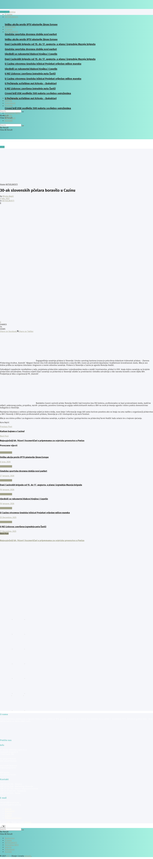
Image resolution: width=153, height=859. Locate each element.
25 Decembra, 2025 (8, 517)
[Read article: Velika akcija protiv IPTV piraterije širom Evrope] (76, 450)
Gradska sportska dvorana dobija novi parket (23, 471)
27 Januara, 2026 (7, 476)
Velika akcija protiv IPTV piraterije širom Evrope (31, 24)
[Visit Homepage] (18, 8)
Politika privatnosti (13, 818)
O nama (8, 813)
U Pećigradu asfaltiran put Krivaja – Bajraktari (31, 98)
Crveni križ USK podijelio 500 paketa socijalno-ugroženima (38, 108)
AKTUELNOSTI (11, 32)
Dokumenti (10, 118)
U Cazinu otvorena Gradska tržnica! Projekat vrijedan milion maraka (35, 512)
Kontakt (9, 106)
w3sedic (27, 822)
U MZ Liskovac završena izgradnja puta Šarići (23, 526)
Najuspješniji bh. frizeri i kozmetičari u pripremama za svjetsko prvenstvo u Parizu (42, 540)
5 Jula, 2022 (5, 198)
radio (2, 147)
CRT (8, 822)
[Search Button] (23, 111)
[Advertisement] (76, 165)
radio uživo (4, 12)
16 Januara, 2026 (7, 490)
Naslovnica (10, 12)
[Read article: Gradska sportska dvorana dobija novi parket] (76, 464)
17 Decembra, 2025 (8, 531)
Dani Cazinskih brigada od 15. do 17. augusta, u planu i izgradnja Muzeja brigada (50, 44)
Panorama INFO (12, 113)
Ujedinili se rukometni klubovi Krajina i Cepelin (24, 499)
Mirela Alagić (8, 196)
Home (2, 184)
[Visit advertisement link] (6, 618)
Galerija (8, 101)
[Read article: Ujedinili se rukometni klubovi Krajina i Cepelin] (76, 492)
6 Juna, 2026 (5, 462)
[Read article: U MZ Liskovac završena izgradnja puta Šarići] (76, 520)
